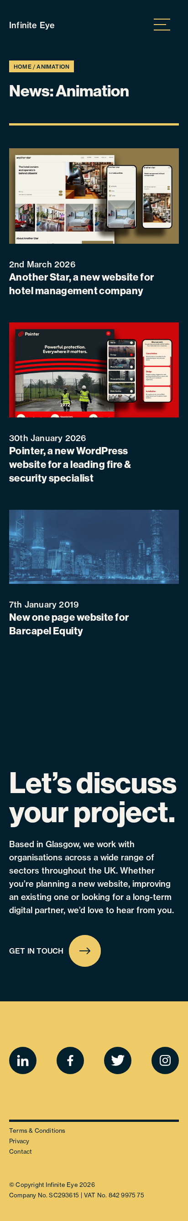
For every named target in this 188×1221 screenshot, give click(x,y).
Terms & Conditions (37, 1130)
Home (22, 66)
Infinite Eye (32, 25)
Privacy (19, 1141)
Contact (20, 1151)
